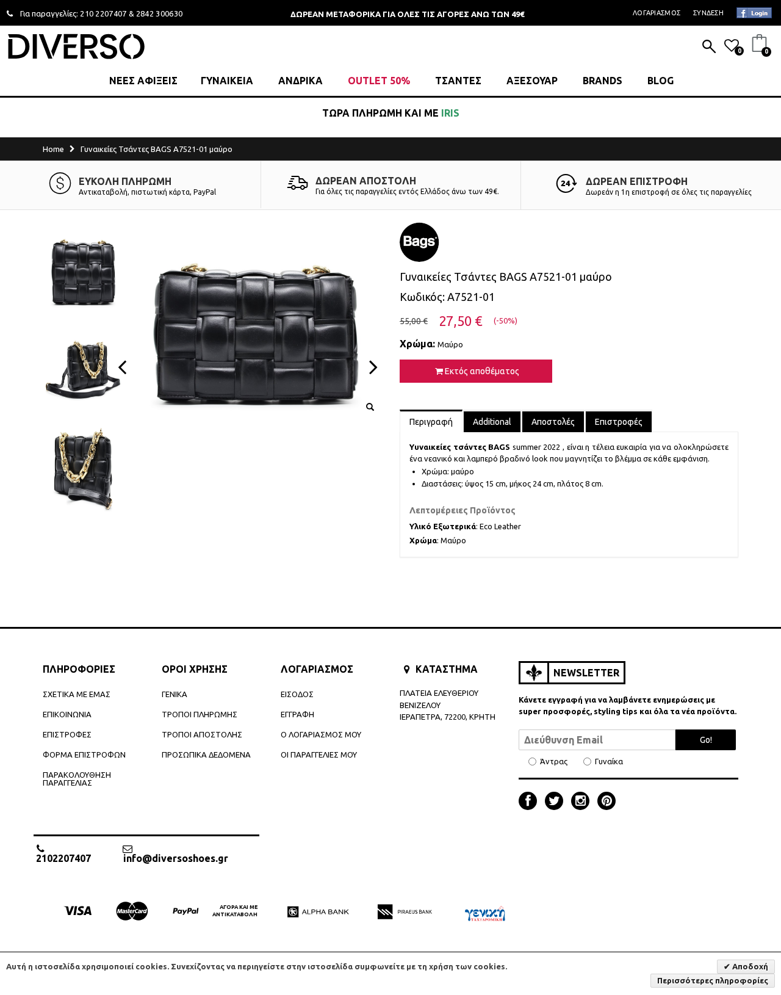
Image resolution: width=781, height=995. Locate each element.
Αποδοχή (749, 966)
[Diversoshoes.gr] (76, 46)
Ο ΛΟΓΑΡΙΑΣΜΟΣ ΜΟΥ (321, 734)
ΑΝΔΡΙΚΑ (300, 80)
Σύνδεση (708, 12)
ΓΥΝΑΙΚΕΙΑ (227, 80)
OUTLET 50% (379, 80)
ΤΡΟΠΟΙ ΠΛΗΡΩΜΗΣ (199, 714)
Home (53, 149)
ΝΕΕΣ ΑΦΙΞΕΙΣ (143, 80)
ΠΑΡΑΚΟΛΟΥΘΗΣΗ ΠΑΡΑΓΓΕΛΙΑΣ (77, 778)
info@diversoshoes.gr (175, 858)
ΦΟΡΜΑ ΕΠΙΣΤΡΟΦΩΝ (84, 754)
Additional (492, 422)
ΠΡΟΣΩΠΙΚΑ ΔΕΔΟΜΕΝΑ (206, 754)
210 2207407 (103, 13)
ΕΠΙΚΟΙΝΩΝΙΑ (67, 714)
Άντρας (553, 761)
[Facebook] (531, 802)
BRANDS (602, 80)
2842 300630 (159, 13)
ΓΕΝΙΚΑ (174, 694)
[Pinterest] (606, 802)
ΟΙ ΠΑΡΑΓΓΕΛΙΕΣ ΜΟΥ (319, 754)
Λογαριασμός (656, 12)
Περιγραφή (431, 422)
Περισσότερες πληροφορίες (712, 980)
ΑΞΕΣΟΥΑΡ (532, 80)
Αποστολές (553, 422)
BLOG (660, 80)
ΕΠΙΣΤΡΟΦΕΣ (67, 734)
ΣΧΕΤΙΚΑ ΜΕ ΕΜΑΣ (76, 694)
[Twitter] (557, 802)
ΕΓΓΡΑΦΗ (297, 714)
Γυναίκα (609, 761)
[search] (709, 47)
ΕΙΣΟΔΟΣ (297, 694)
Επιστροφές (618, 422)
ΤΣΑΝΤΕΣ (458, 80)
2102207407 (63, 858)
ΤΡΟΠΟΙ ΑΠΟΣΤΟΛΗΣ (202, 734)
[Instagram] (583, 802)
